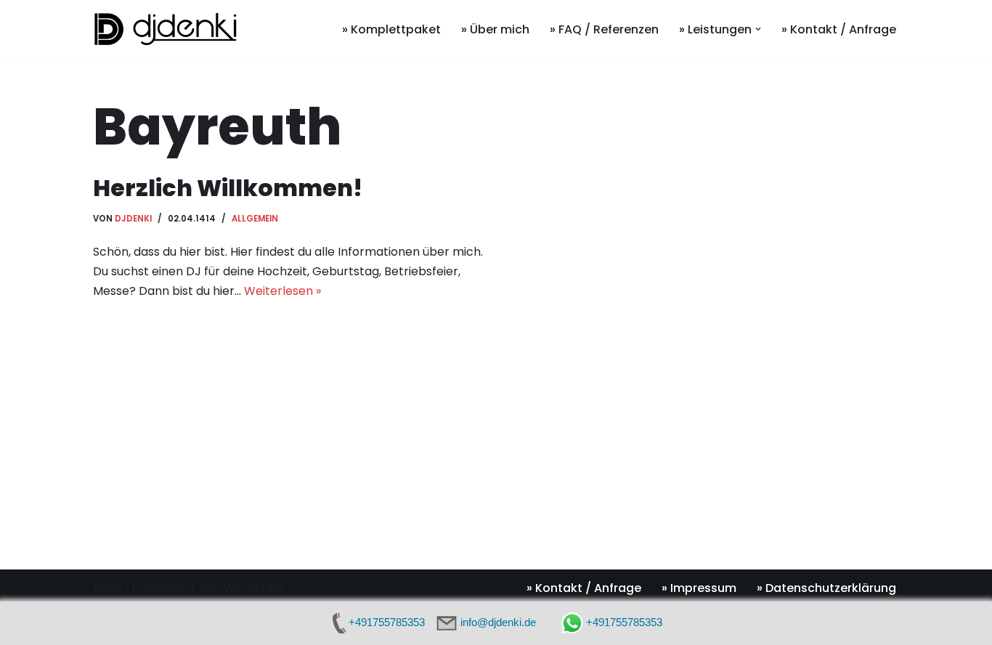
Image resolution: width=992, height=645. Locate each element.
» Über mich (495, 29)
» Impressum (699, 588)
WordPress (254, 588)
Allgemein (255, 218)
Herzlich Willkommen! (227, 187)
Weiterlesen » (282, 291)
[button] (758, 29)
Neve (107, 588)
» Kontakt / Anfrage (838, 29)
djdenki (133, 218)
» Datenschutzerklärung (826, 588)
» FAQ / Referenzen (604, 29)
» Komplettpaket (391, 29)
